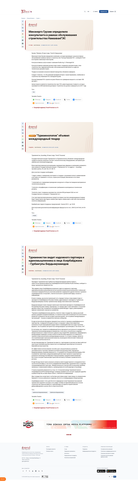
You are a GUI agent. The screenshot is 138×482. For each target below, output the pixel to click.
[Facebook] (26, 471)
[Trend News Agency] (26, 448)
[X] (29, 471)
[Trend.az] (26, 11)
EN (109, 476)
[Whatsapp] (23, 471)
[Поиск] (84, 11)
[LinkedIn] (39, 471)
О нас (65, 449)
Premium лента (49, 451)
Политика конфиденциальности (108, 451)
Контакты (66, 453)
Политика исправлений (69, 457)
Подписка (85, 449)
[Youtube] (32, 471)
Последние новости (50, 449)
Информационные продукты (89, 451)
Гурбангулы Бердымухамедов (40, 392)
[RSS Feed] (42, 471)
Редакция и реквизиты (69, 451)
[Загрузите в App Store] (101, 471)
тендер (34, 215)
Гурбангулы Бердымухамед (56, 392)
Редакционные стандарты (70, 455)
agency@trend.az (25, 461)
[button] (22, 21)
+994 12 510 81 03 (25, 459)
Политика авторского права (107, 453)
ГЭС (34, 92)
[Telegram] (35, 471)
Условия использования (106, 449)
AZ (112, 476)
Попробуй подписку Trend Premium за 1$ (45, 107)
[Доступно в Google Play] (111, 471)
